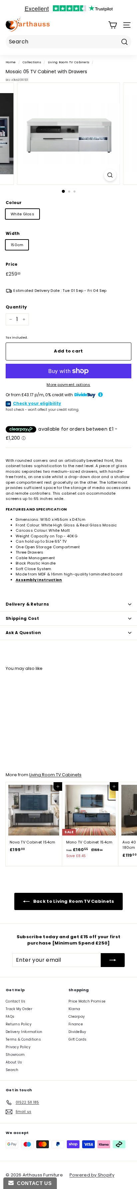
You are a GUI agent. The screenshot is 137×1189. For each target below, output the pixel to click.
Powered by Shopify (91, 1175)
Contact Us (16, 1001)
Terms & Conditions (23, 1039)
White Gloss (22, 214)
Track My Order (19, 1008)
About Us (14, 1062)
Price (11, 264)
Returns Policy (19, 1024)
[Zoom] (110, 175)
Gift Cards (77, 1039)
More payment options (68, 384)
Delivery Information (24, 1031)
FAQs (10, 1016)
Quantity (16, 307)
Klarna (74, 1008)
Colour (14, 202)
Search (12, 1069)
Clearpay (76, 1016)
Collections (32, 62)
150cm (17, 244)
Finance (75, 1024)
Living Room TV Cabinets (68, 62)
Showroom (15, 1054)
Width (13, 233)
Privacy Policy (18, 1047)
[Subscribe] (113, 960)
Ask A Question (23, 632)
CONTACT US (33, 1183)
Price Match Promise (86, 1001)
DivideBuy (77, 1031)
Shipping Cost (22, 618)
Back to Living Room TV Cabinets (73, 901)
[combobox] (68, 41)
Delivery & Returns (27, 604)
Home (11, 62)
